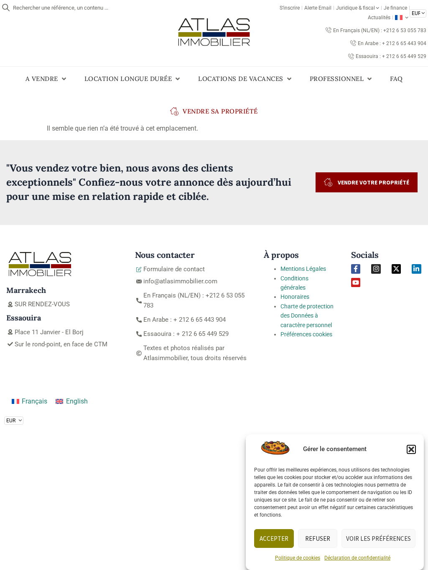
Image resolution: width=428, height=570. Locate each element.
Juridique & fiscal (355, 8)
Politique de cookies (297, 558)
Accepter (274, 538)
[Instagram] (375, 268)
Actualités (379, 17)
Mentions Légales (303, 268)
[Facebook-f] (355, 268)
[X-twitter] (396, 268)
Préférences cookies (306, 334)
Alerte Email (317, 8)
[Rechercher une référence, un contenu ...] (6, 7)
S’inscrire (290, 8)
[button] (411, 449)
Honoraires (294, 296)
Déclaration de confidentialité (357, 558)
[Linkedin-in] (416, 268)
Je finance (395, 8)
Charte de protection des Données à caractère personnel (307, 315)
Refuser (317, 538)
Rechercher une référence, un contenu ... (60, 8)
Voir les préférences (378, 538)
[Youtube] (355, 282)
